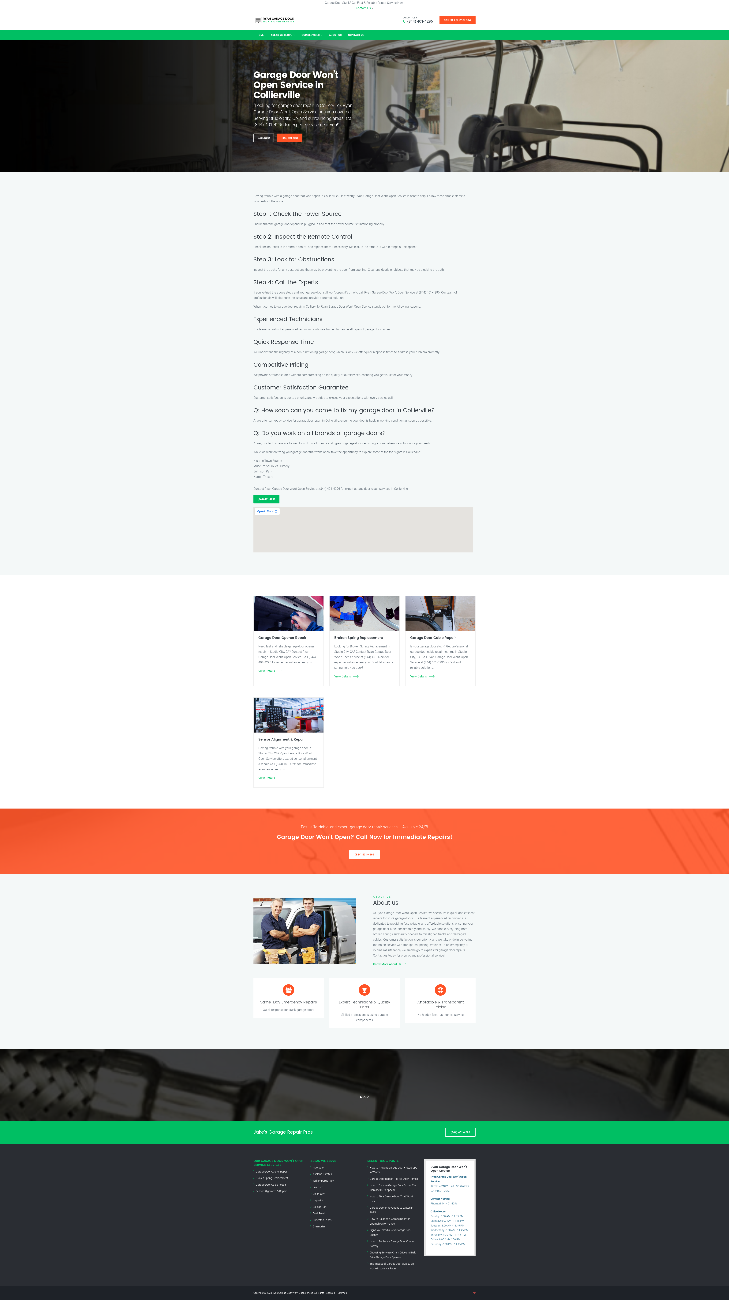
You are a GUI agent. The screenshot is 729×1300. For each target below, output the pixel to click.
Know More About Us (387, 964)
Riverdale (318, 1167)
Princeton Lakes (322, 1220)
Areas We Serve (281, 35)
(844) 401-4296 (420, 21)
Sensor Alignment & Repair (271, 1191)
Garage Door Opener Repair (272, 1171)
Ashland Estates (322, 1174)
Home (260, 35)
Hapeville (318, 1200)
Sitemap (342, 1292)
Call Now (264, 138)
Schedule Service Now (457, 19)
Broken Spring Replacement (272, 1178)
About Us (335, 35)
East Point (319, 1213)
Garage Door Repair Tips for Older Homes (394, 1179)
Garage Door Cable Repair (271, 1184)
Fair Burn (318, 1187)
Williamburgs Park (323, 1180)
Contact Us (363, 8)
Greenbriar (319, 1226)
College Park (320, 1207)
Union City (319, 1194)
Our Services (310, 35)
